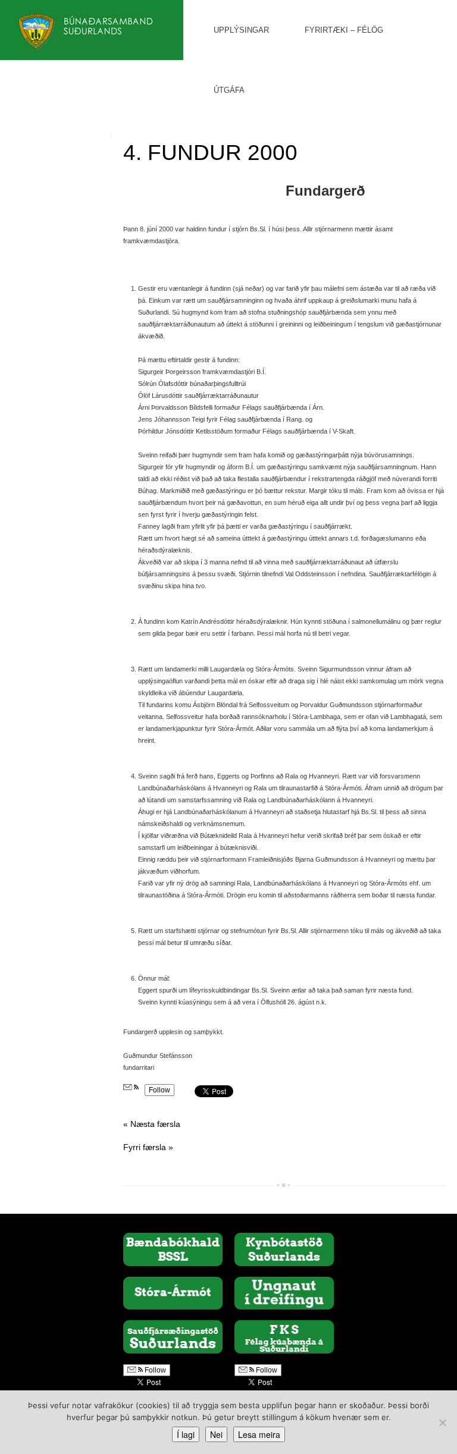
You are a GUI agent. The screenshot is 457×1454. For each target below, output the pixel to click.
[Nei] (442, 1422)
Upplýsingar (241, 30)
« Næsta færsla (151, 1124)
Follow (159, 1090)
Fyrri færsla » (148, 1147)
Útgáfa (229, 90)
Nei (216, 1434)
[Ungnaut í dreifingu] (284, 1292)
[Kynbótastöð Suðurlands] (284, 1248)
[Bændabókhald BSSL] (173, 1248)
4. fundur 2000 (210, 152)
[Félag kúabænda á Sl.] (284, 1336)
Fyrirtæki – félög (344, 30)
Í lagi (186, 1434)
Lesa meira (259, 1434)
